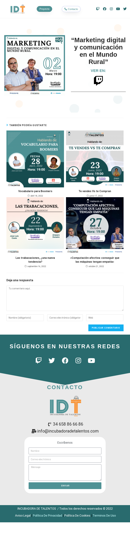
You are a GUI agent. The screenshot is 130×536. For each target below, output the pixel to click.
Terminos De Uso (104, 515)
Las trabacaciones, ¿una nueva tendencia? (35, 259)
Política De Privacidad (47, 515)
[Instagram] (111, 9)
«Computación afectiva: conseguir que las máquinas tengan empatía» (94, 259)
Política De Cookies (77, 515)
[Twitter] (125, 9)
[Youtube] (118, 9)
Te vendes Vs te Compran (95, 191)
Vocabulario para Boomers (35, 191)
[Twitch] (98, 9)
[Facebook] (104, 9)
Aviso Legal (23, 515)
